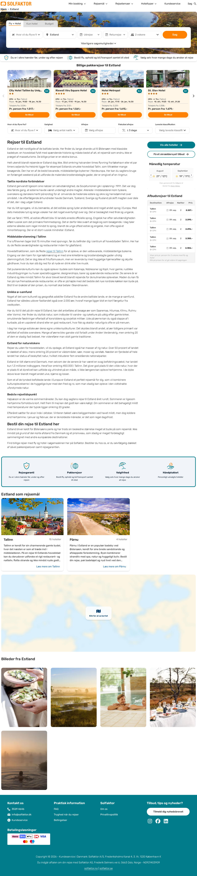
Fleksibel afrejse (125, 124)
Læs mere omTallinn (48, 566)
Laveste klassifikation (165, 124)
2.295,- (189, 219)
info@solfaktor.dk (21, 814)
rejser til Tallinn (54, 251)
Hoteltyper (147, 3)
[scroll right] (193, 96)
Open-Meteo (175, 186)
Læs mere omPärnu (114, 566)
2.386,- (189, 248)
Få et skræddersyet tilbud (169, 154)
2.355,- (189, 238)
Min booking (76, 3)
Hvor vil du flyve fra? (16, 124)
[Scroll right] (191, 175)
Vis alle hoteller (169, 144)
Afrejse (84, 124)
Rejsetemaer (122, 3)
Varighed (48, 124)
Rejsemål (99, 3)
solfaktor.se (106, 868)
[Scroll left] (151, 175)
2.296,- (189, 229)
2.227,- (189, 210)
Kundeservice (172, 3)
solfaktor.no (91, 868)
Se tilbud (29, 115)
